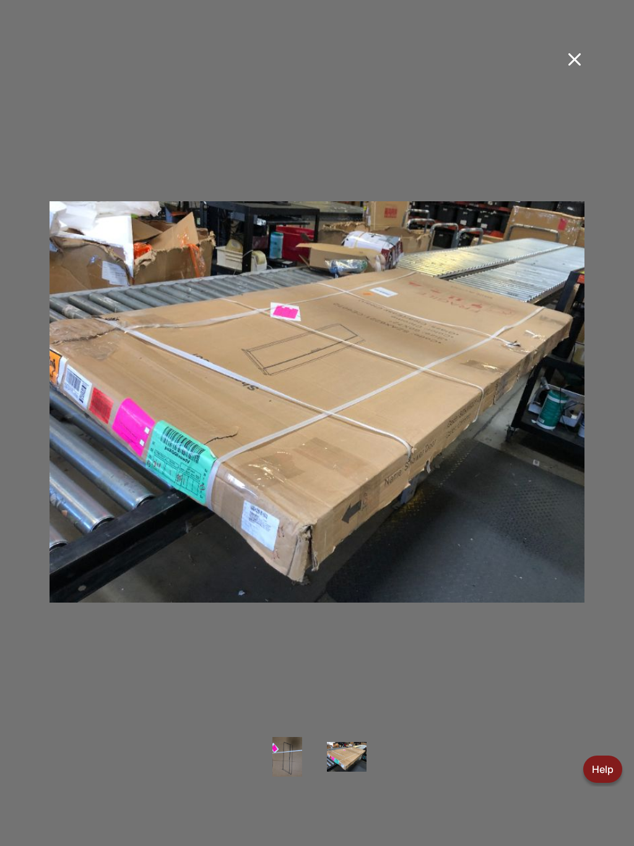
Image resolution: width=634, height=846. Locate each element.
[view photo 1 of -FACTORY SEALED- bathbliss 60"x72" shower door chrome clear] (287, 765)
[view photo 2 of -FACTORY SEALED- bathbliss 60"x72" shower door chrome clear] (347, 765)
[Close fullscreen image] (574, 59)
